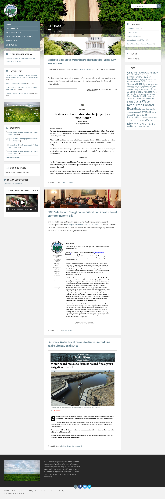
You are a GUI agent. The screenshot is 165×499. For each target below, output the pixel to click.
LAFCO (130, 89)
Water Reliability (140, 121)
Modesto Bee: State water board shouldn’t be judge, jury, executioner (82, 61)
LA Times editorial (83, 69)
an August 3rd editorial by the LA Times (82, 224)
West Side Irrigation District (141, 125)
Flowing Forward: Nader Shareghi (18, 93)
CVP (143, 81)
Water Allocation (151, 117)
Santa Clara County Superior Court (141, 95)
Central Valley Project (139, 77)
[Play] (9, 209)
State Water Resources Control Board (140, 105)
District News (68, 182)
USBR (143, 117)
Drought (139, 83)
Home (50, 32)
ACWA (142, 73)
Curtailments (136, 82)
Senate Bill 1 (151, 96)
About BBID (11, 41)
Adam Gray (151, 72)
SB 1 (146, 96)
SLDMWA (137, 98)
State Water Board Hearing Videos (139, 44)
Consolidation (133, 79)
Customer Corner (133, 28)
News (56, 32)
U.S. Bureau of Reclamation (137, 116)
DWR (145, 84)
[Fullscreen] (35, 209)
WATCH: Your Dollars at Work (16, 83)
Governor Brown (150, 86)
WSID (146, 126)
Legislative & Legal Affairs (136, 40)
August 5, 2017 (55, 330)
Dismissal (130, 84)
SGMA (129, 98)
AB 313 (131, 72)
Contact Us (11, 45)
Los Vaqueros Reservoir (140, 90)
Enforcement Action (138, 86)
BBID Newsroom (13, 32)
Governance (12, 28)
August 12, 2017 (55, 182)
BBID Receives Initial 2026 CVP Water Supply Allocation (21, 88)
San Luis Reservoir (141, 94)
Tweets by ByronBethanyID (13, 183)
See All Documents (13, 158)
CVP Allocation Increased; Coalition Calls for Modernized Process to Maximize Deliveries (22, 76)
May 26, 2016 (54, 446)
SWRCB (145, 112)
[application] (22, 203)
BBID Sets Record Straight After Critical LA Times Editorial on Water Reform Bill (82, 213)
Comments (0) (77, 446)
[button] (22, 202)
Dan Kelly (147, 82)
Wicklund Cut (139, 127)
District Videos (132, 36)
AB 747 (137, 73)
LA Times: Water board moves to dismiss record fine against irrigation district (79, 343)
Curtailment (143, 79)
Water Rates (130, 121)
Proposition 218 (151, 90)
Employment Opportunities (19, 36)
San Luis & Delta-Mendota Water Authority (142, 93)
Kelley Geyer (152, 88)
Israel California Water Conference (137, 88)
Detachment (154, 82)
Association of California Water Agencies (139, 75)
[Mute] (31, 209)
